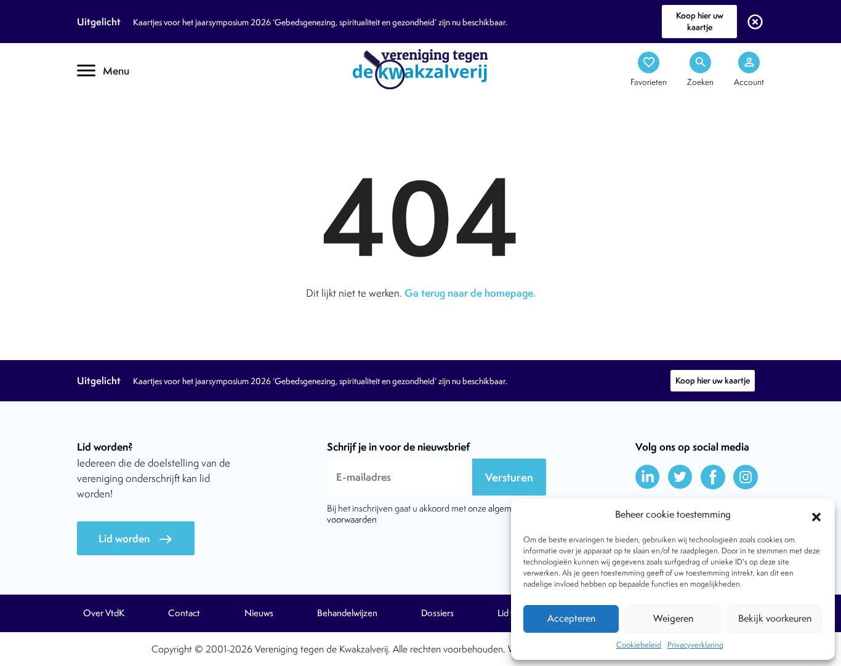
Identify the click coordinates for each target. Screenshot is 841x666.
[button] (816, 515)
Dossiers (437, 613)
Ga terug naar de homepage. (470, 293)
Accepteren (571, 618)
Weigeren (673, 618)
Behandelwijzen (347, 613)
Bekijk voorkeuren (774, 618)
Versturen (509, 477)
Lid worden (136, 539)
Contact (184, 613)
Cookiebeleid (638, 645)
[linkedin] (647, 477)
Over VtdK (103, 613)
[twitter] (680, 477)
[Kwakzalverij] (420, 68)
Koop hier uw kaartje (699, 21)
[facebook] (713, 477)
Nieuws (258, 613)
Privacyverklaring (695, 645)
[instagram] (745, 477)
